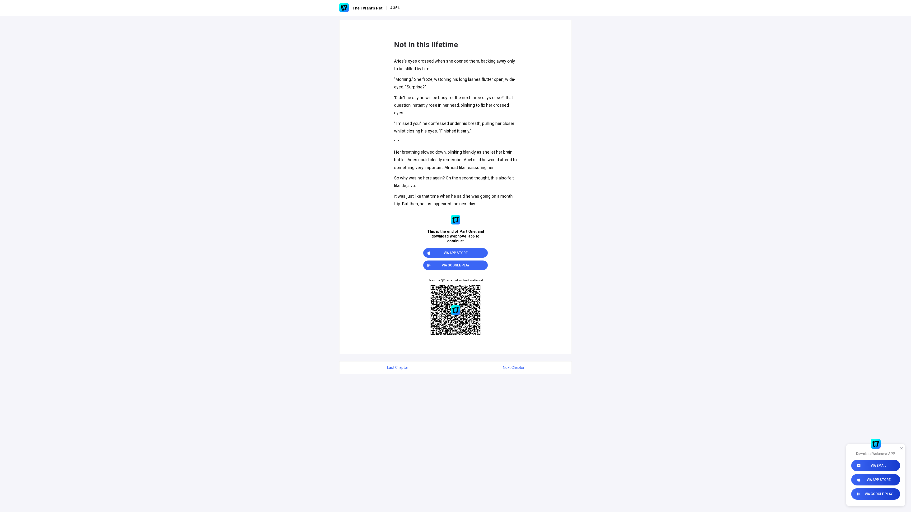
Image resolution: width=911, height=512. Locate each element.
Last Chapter (397, 367)
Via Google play (878, 494)
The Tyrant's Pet (367, 8)
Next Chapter (513, 367)
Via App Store (879, 480)
